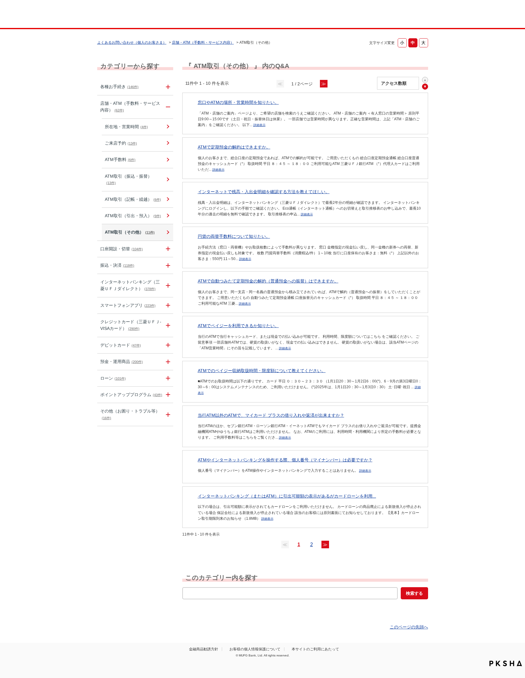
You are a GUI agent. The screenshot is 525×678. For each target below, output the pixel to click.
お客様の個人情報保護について (254, 649)
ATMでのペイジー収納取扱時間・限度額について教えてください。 (262, 370)
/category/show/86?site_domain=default (167, 87)
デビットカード (120, 345)
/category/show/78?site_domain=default (167, 414)
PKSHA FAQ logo (505, 663)
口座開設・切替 (121, 248)
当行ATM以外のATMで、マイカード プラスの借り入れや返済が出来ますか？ (271, 415)
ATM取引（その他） (130, 232)
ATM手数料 (120, 159)
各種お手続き (119, 86)
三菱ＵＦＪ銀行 (379, 15)
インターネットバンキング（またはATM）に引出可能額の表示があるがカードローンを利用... (287, 496)
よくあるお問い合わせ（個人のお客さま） (131, 42)
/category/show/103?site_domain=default (167, 378)
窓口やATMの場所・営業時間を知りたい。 (238, 102)
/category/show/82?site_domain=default (167, 362)
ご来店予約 (121, 143)
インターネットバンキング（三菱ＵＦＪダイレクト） (130, 285)
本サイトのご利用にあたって (315, 649)
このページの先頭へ (409, 627)
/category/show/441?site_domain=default (167, 395)
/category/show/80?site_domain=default (167, 265)
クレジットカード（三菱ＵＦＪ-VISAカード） (130, 325)
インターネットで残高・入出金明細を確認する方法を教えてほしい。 (264, 191)
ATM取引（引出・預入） (133, 215)
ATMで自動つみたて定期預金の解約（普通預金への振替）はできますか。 (268, 281)
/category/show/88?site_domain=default (167, 249)
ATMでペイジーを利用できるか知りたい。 (238, 325)
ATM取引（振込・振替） (128, 179)
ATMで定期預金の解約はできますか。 (234, 147)
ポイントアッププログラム (131, 394)
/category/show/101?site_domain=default (167, 345)
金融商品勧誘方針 (203, 649)
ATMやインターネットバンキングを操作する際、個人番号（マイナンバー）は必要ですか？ (285, 459)
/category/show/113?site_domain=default (167, 106)
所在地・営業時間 (126, 126)
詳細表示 (259, 125)
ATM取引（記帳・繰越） (133, 199)
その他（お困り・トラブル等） (130, 414)
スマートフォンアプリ (128, 305)
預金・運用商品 (121, 361)
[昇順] (425, 80)
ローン (113, 378)
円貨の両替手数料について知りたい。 (234, 236)
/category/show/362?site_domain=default (167, 325)
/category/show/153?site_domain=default (167, 305)
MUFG (149, 14)
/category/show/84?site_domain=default (167, 285)
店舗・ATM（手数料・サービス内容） (203, 42)
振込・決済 (117, 265)
